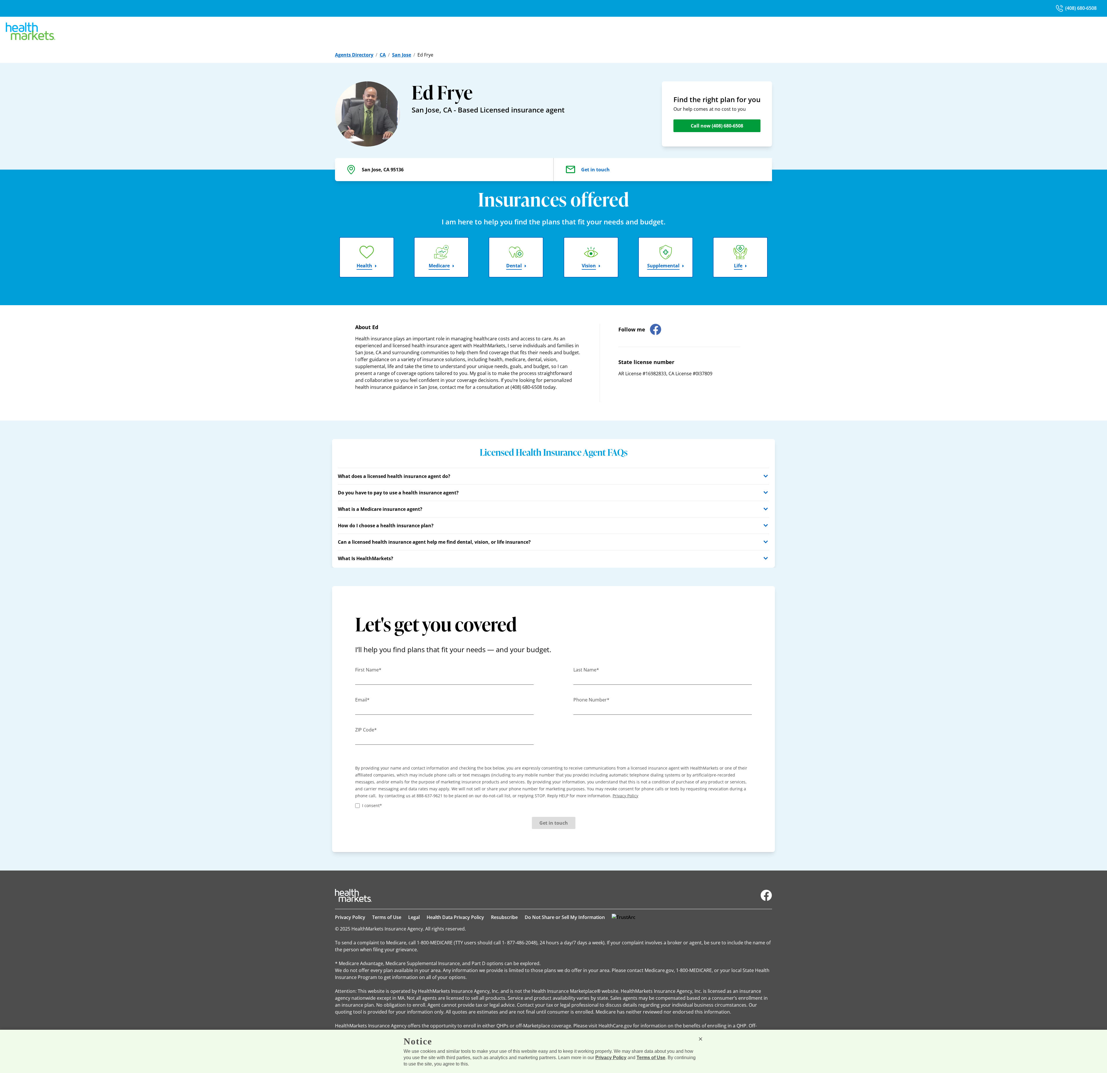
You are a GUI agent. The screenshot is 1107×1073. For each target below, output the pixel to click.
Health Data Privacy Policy (455, 917)
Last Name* (586, 670)
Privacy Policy (350, 917)
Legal (414, 917)
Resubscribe (504, 917)
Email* (362, 700)
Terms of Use (386, 917)
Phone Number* (591, 700)
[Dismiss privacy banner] (700, 1039)
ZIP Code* (366, 730)
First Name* (368, 670)
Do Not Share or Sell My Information (565, 917)
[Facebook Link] (766, 895)
